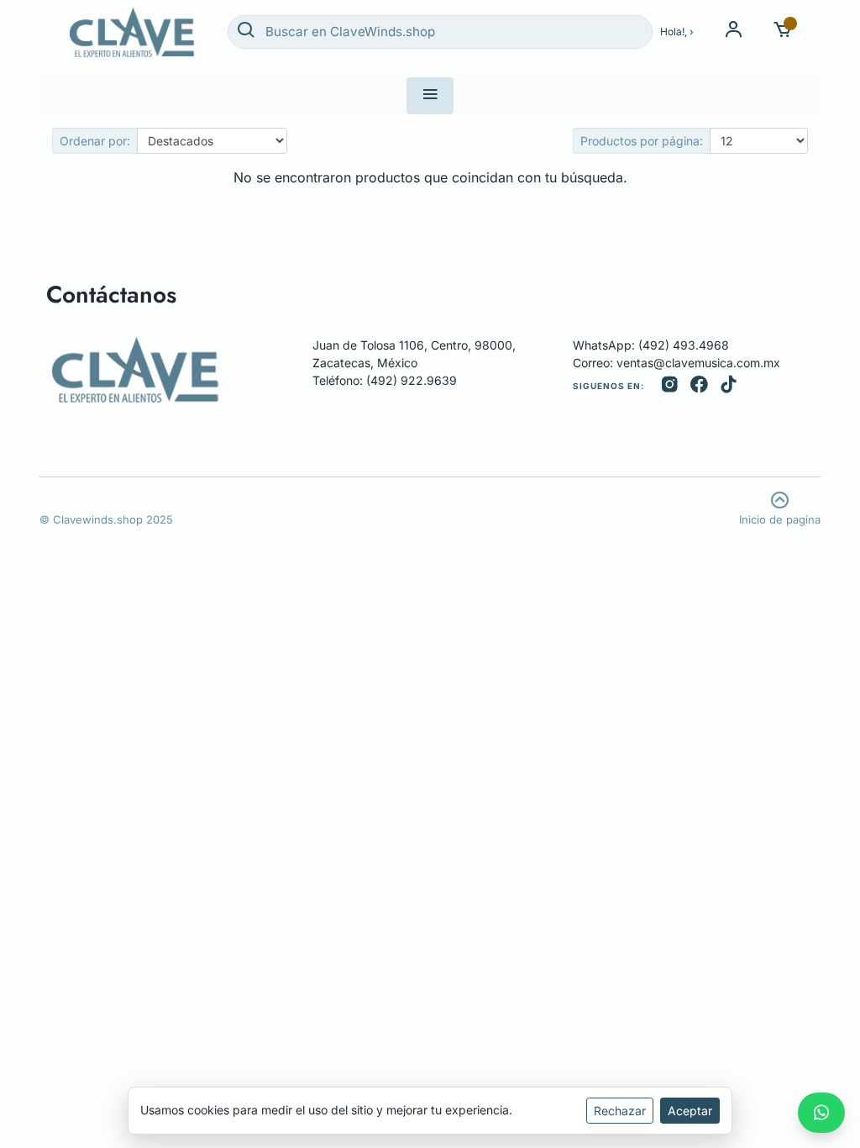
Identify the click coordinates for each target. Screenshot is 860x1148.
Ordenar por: (95, 141)
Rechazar (620, 1110)
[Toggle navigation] (430, 95)
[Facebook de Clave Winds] (699, 386)
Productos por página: (641, 141)
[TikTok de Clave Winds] (728, 386)
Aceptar (690, 1110)
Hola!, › (677, 31)
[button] (783, 31)
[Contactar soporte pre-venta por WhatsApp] (821, 1113)
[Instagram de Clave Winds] (669, 386)
